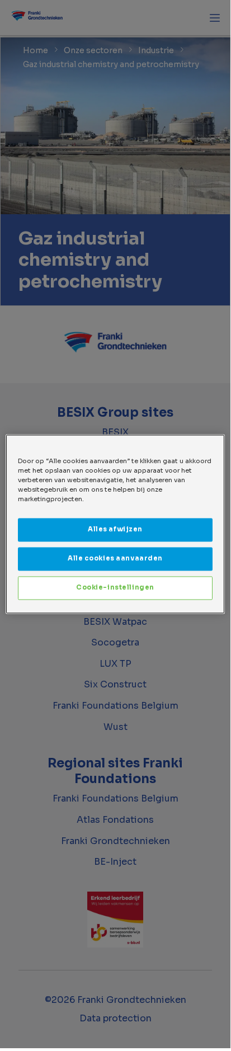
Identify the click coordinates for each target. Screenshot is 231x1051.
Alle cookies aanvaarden (115, 559)
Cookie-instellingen (115, 588)
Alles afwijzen (115, 530)
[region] (115, 524)
